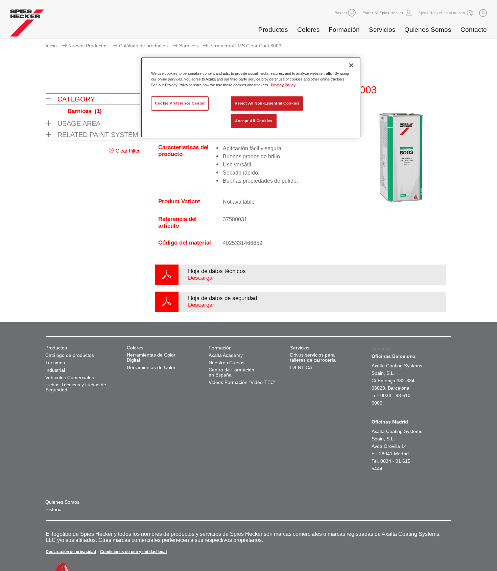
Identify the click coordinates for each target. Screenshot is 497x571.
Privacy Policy (283, 85)
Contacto (473, 29)
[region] (251, 97)
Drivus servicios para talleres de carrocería (313, 357)
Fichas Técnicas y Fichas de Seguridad (75, 387)
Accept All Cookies (253, 121)
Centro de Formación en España (231, 372)
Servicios (382, 29)
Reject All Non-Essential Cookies (267, 103)
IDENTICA (301, 367)
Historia (53, 509)
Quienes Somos (427, 29)
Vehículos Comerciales (69, 377)
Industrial (55, 370)
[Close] (351, 65)
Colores (308, 29)
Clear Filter (128, 151)
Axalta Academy (226, 355)
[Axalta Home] (27, 24)
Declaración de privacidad (71, 551)
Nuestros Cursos (226, 362)
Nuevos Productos (88, 45)
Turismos (55, 362)
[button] (352, 13)
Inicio (51, 45)
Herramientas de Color (151, 367)
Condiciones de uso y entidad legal (133, 551)
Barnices (188, 45)
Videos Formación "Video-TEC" (242, 382)
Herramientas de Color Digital (151, 357)
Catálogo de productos (143, 45)
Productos (273, 29)
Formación (344, 29)
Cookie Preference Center (180, 103)
